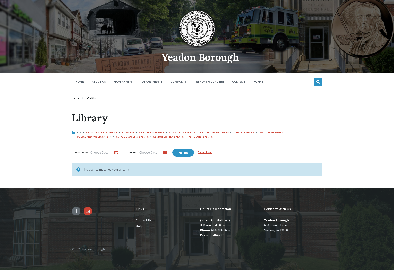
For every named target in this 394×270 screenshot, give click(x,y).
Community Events (182, 132)
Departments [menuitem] (152, 82)
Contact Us (143, 220)
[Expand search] (318, 82)
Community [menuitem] (179, 82)
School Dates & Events (132, 136)
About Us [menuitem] (99, 82)
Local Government (272, 132)
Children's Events (151, 132)
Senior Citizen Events (168, 136)
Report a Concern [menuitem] (210, 82)
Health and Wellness (214, 132)
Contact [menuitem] (238, 82)
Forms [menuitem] (258, 82)
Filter (183, 152)
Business (128, 132)
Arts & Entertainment (101, 132)
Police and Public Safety (94, 136)
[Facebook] (76, 211)
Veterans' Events (200, 136)
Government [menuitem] (124, 82)
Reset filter (205, 152)
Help (139, 226)
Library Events (243, 132)
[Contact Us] (88, 211)
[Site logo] (197, 48)
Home (75, 98)
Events (91, 98)
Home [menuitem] (80, 82)
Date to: (132, 152)
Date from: (81, 152)
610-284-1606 (220, 230)
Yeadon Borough (200, 57)
